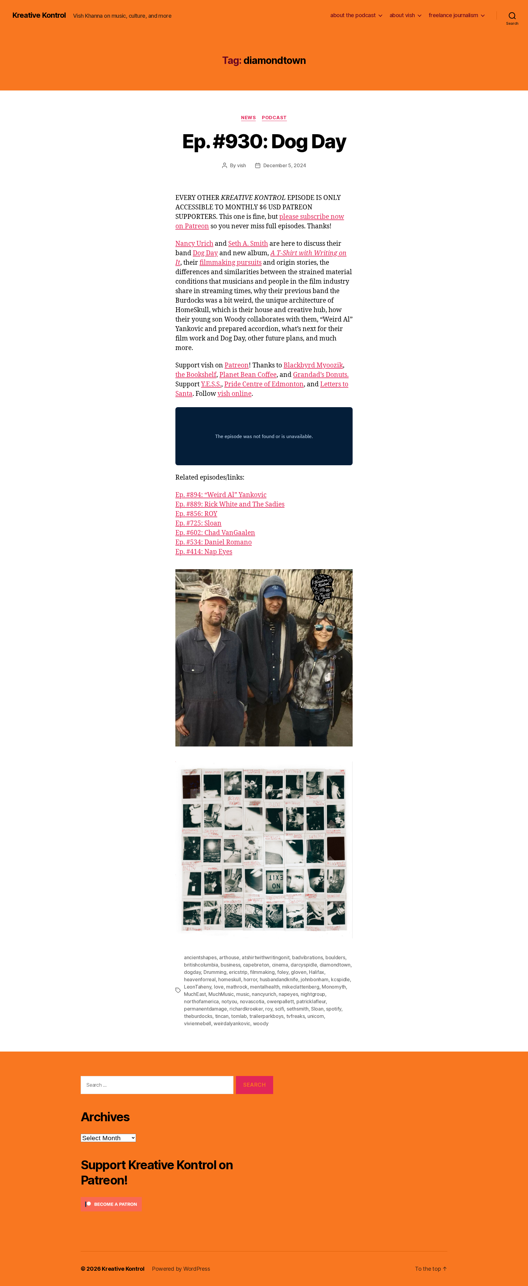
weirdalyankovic (232, 1023)
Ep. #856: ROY (196, 514)
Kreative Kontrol (39, 15)
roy (268, 1009)
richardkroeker (245, 1009)
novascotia (252, 1001)
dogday (192, 972)
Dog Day (205, 253)
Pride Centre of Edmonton (264, 384)
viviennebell (197, 1023)
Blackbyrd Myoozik (313, 365)
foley (282, 972)
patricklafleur (311, 1001)
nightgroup (313, 994)
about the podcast (353, 15)
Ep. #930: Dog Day (264, 141)
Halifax (316, 972)
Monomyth (334, 987)
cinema (280, 965)
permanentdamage (205, 1009)
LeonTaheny (197, 987)
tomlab (239, 1016)
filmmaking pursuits (231, 263)
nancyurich (264, 994)
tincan (222, 1016)
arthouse (229, 957)
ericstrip (238, 972)
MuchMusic (221, 994)
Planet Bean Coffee (248, 375)
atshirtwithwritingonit (265, 957)
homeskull (229, 979)
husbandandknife (279, 979)
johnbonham (314, 979)
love (219, 987)
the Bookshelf (195, 375)
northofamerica (201, 1001)
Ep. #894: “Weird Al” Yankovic (220, 495)
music (242, 994)
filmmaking (262, 972)
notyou (229, 1001)
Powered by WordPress (181, 1269)
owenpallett (280, 1001)
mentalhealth (264, 987)
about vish (402, 15)
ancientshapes (200, 957)
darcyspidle (304, 965)
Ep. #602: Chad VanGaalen (215, 533)
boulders (335, 957)
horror (250, 979)
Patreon (237, 365)
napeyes (288, 994)
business (230, 965)
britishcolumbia (201, 965)
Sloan (317, 1009)
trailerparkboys (266, 1016)
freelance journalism (453, 15)
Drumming (215, 972)
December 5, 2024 (284, 165)
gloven (298, 972)
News (248, 117)
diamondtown (335, 965)
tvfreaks (295, 1016)
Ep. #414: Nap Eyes (203, 552)
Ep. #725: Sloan (198, 523)
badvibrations (307, 957)
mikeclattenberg (300, 987)
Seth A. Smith (248, 244)
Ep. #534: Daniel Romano (213, 542)
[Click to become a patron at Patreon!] (177, 1204)
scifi (279, 1009)
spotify (333, 1009)
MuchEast (195, 994)
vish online (234, 394)
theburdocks (198, 1016)
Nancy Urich (194, 244)
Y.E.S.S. (211, 384)
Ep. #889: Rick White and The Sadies (229, 504)
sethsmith (298, 1009)
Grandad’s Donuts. (321, 375)
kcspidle (340, 979)
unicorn (315, 1016)
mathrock (237, 987)
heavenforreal (200, 979)
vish (241, 165)
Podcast (274, 117)
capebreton (256, 965)
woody (261, 1023)
